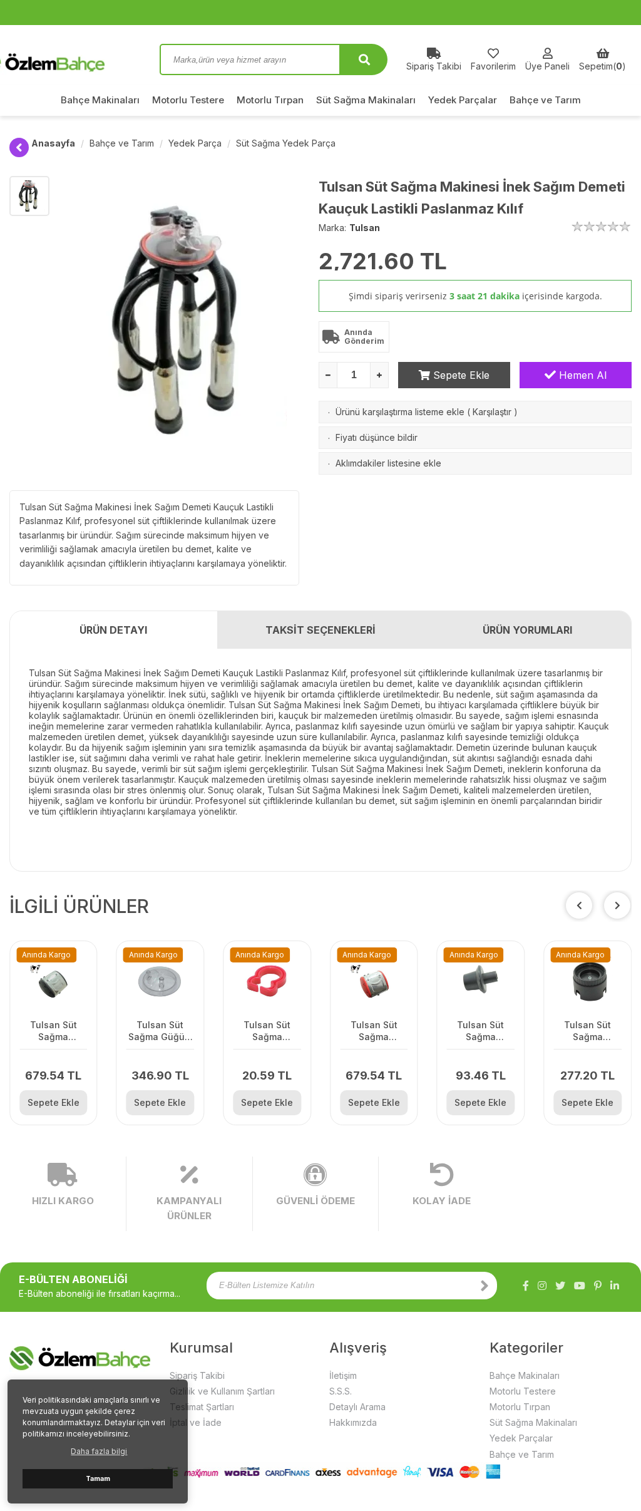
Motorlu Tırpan (270, 100)
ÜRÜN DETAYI (113, 630)
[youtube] (579, 1285)
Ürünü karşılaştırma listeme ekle (400, 411)
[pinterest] (598, 1285)
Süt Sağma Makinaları (366, 100)
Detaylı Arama (357, 1406)
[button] (617, 905)
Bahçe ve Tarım (545, 100)
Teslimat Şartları (202, 1406)
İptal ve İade (196, 1422)
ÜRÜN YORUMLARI (527, 630)
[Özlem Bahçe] (75, 59)
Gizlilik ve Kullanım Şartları (222, 1391)
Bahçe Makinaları (100, 100)
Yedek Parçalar (462, 100)
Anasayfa (53, 143)
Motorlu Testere (188, 100)
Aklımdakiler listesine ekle (388, 463)
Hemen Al (581, 375)
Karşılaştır (492, 411)
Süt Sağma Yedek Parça (286, 143)
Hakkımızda (353, 1422)
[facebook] (526, 1285)
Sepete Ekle (460, 375)
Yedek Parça (195, 143)
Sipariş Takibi (197, 1375)
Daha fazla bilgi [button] (99, 1451)
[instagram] (542, 1285)
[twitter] (560, 1285)
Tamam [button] (98, 1479)
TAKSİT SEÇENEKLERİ (320, 630)
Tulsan (364, 227)
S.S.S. (340, 1391)
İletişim (343, 1375)
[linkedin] (614, 1285)
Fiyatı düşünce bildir (377, 437)
